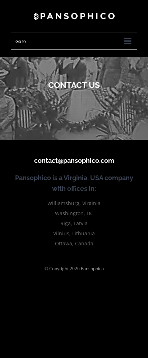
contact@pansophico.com (74, 160)
